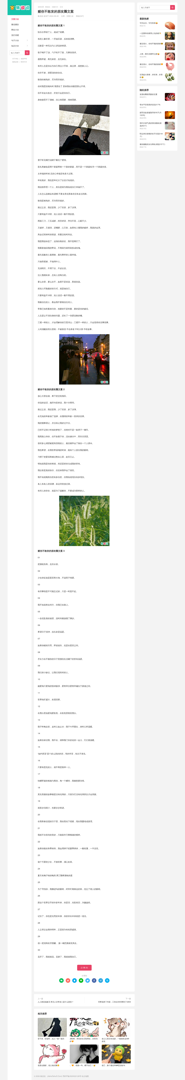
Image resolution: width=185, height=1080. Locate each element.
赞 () (84, 967)
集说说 (19, 7)
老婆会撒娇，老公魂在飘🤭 (48, 1065)
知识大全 (15, 45)
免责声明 (24, 58)
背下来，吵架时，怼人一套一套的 (51, 1038)
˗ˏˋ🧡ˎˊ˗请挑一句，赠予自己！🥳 (82, 1065)
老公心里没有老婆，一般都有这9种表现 (115, 1040)
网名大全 (15, 29)
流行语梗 (15, 35)
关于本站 (15, 58)
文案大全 (15, 19)
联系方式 (24, 62)
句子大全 (15, 40)
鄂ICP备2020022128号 (72, 1076)
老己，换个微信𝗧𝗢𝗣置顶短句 (113, 1065)
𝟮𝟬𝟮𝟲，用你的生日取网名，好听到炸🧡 (84, 1040)
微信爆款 (15, 24)
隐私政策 (15, 62)
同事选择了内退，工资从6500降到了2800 (114, 1002)
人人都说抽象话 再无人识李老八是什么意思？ (55, 1002)
